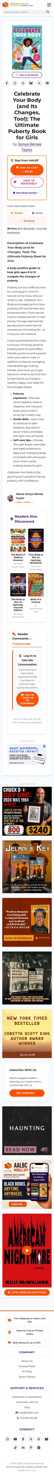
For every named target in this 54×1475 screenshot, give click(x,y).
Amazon (18, 213)
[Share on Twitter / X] (39, 83)
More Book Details (26, 193)
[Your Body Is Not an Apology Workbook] (36, 541)
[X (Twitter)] (31, 1439)
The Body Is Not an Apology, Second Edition (18, 605)
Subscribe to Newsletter (27, 1397)
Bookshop (29, 221)
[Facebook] (23, 1439)
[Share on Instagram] (15, 83)
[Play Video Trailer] (27, 1250)
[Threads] (39, 1439)
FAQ (27, 1407)
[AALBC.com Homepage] (17, 5)
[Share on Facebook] (7, 83)
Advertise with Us (27, 1402)
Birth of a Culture (35, 600)
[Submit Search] (47, 12)
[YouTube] (15, 1439)
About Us (27, 1361)
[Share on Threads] (23, 83)
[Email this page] (47, 83)
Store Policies (27, 1376)
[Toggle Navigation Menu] (49, 4)
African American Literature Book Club (26, 1467)
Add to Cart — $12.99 (28, 169)
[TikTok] (15, 1448)
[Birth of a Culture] (36, 585)
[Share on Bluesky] (31, 83)
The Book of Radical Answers (18, 557)
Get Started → (27, 1093)
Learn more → (24, 502)
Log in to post (22, 643)
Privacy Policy (27, 1366)
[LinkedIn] (23, 1448)
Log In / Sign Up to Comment (27, 699)
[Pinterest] (31, 1448)
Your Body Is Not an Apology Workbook (36, 558)
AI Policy (27, 1371)
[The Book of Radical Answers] (18, 541)
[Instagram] (7, 1439)
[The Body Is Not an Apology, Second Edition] (18, 585)
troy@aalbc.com (28, 1412)
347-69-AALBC (29, 1418)
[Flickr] (39, 1448)
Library (39, 213)
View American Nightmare (29, 1292)
